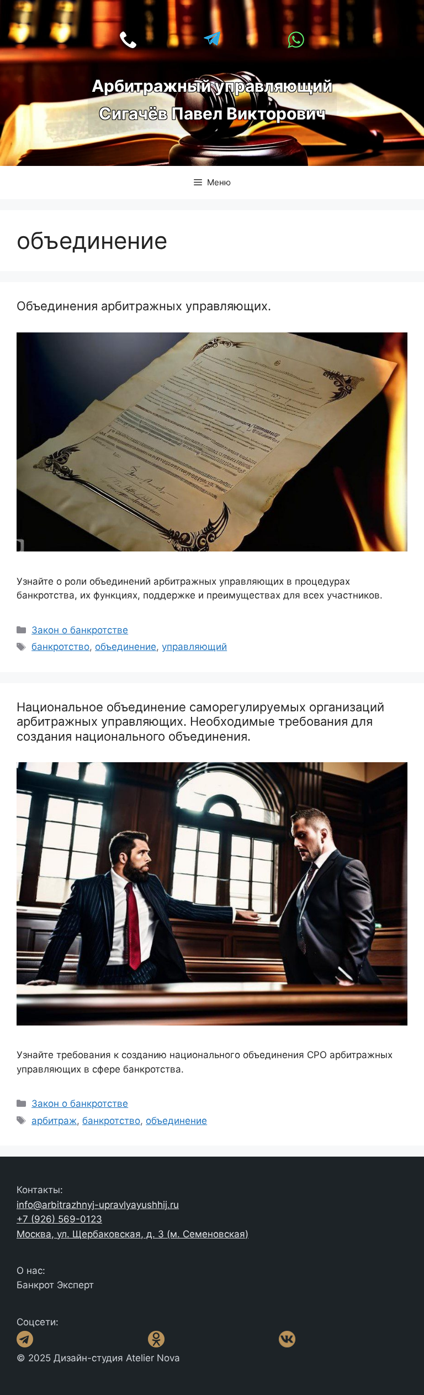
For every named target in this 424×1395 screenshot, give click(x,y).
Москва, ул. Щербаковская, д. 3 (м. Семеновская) (132, 1234)
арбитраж (54, 1120)
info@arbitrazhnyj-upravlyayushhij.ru (98, 1204)
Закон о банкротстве (79, 630)
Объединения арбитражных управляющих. (144, 306)
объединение (125, 646)
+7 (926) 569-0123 (59, 1219)
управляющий (194, 646)
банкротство (60, 646)
